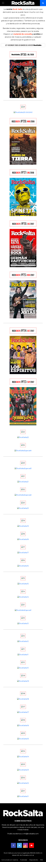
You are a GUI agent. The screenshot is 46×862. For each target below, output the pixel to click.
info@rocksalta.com (31, 834)
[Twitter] (19, 845)
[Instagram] (25, 845)
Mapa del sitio (33, 860)
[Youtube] (31, 845)
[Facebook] (13, 845)
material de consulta (22, 34)
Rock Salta (17, 9)
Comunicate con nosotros (9, 860)
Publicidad (23, 860)
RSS (41, 860)
